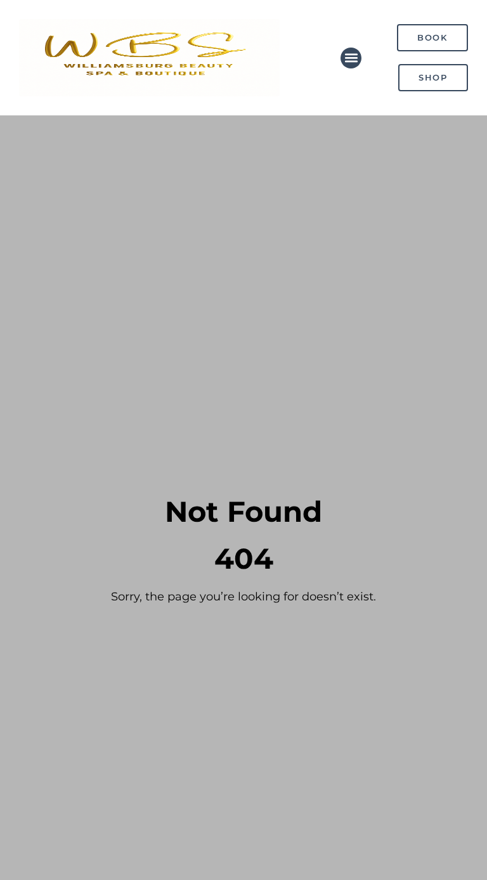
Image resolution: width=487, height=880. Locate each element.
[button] (351, 58)
